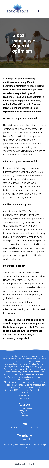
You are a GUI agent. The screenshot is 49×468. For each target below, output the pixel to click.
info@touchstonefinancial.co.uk (24, 427)
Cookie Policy (24, 398)
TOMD (30, 464)
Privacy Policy (24, 395)
